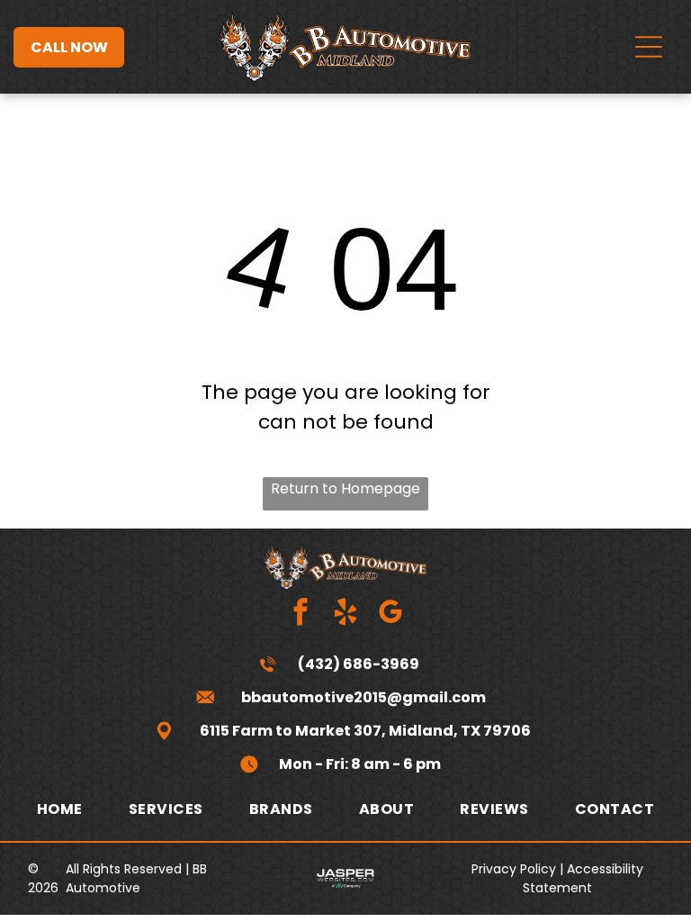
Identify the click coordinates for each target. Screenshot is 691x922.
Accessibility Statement (583, 878)
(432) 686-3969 (358, 664)
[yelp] (346, 614)
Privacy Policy (513, 869)
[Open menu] (648, 46)
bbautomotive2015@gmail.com (363, 697)
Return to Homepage (345, 488)
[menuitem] (60, 809)
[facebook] (301, 614)
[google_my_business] (391, 614)
